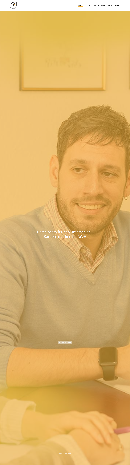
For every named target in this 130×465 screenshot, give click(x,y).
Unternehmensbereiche (91, 5)
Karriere (110, 5)
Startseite (80, 5)
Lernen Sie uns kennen (65, 453)
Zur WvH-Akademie (65, 342)
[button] (4, 232)
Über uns (103, 5)
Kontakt (117, 5)
